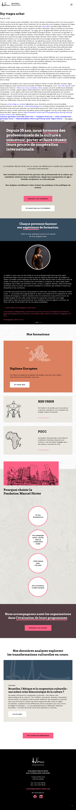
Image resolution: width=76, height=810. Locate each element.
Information (46, 26)
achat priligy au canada (16, 104)
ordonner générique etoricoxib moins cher (17, 117)
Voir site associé (64, 86)
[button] (71, 4)
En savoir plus (43, 395)
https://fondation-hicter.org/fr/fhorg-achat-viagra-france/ (39, 119)
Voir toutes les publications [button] (38, 713)
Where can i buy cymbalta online (29, 88)
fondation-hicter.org (44, 117)
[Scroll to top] (72, 806)
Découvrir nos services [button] (38, 606)
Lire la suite (17, 692)
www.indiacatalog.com (33, 106)
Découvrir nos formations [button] (38, 199)
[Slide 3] (39, 300)
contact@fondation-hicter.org (38, 766)
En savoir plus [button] (19, 362)
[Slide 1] (35, 300)
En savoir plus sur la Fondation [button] (38, 208)
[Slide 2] (37, 300)
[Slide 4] (41, 300)
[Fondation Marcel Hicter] (11, 4)
